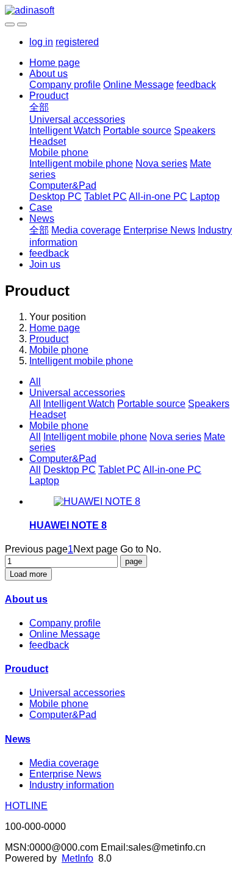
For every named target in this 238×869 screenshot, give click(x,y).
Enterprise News (159, 230)
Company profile (65, 84)
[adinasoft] (119, 10)
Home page (54, 62)
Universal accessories (77, 119)
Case (40, 207)
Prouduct (48, 95)
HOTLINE (26, 806)
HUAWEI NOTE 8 (68, 525)
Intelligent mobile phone (81, 163)
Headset (47, 141)
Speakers (194, 130)
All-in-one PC (158, 196)
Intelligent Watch (65, 130)
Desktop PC (55, 196)
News (41, 218)
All (35, 381)
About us (48, 73)
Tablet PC (105, 196)
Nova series (161, 163)
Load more (28, 574)
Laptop (205, 196)
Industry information (71, 785)
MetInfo (77, 858)
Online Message (138, 84)
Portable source (137, 130)
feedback (196, 84)
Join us (44, 264)
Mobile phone (58, 152)
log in (41, 42)
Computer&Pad (62, 185)
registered (77, 42)
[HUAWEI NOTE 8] (97, 501)
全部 (39, 107)
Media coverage (86, 230)
